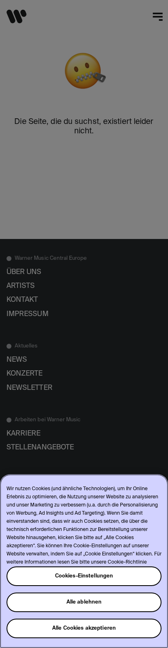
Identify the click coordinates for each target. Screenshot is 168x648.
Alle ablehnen (84, 602)
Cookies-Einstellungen (84, 576)
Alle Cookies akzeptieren (84, 628)
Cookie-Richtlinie (127, 562)
